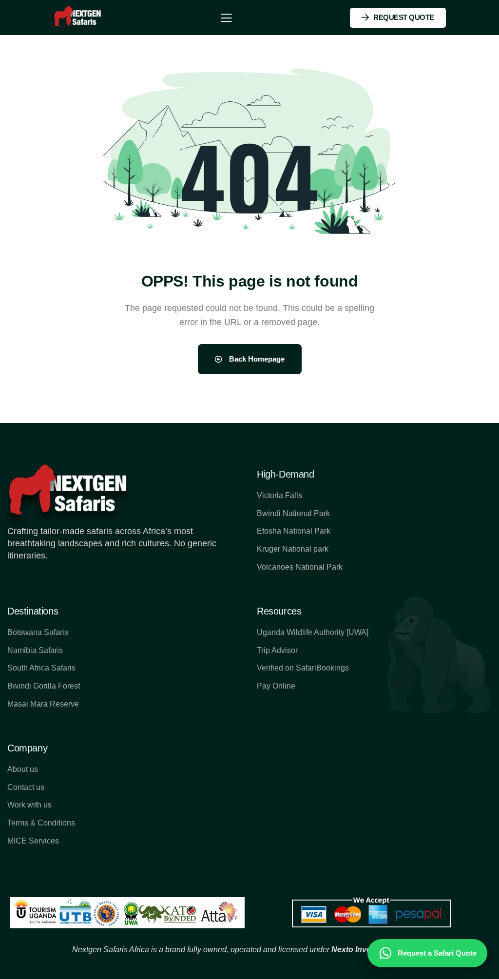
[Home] (78, 17)
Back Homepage (256, 359)
